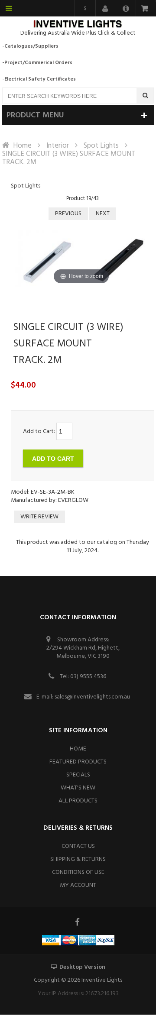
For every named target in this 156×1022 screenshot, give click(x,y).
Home (22, 146)
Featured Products (78, 762)
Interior (57, 146)
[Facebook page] (78, 922)
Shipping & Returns (78, 859)
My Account (78, 885)
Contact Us (78, 846)
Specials (78, 775)
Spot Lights (101, 146)
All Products (78, 801)
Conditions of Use (78, 872)
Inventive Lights (101, 980)
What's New (78, 788)
